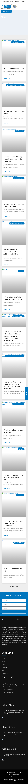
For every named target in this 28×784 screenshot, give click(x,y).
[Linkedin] (11, 648)
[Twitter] (5, 648)
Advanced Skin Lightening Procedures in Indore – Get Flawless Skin (13, 159)
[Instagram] (14, 648)
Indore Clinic (8, 705)
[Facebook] (2, 648)
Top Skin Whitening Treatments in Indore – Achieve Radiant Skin (11, 252)
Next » (17, 586)
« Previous (11, 586)
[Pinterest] (8, 648)
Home (3, 11)
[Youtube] (17, 648)
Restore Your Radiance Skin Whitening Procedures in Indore (13, 477)
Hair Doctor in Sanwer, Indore (14, 68)
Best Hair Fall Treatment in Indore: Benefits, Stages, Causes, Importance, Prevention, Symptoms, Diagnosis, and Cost (13, 336)
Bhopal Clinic (8, 727)
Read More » (7, 78)
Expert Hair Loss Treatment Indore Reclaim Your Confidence (13, 523)
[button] (25, 6)
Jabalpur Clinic (9, 748)
